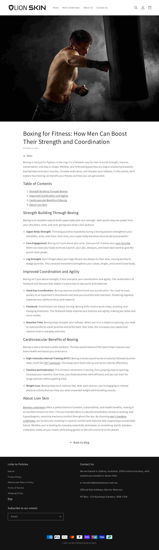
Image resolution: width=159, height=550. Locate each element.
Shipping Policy (15, 493)
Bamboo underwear (34, 407)
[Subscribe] (60, 516)
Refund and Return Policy (20, 482)
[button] (136, 7)
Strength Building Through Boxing (48, 191)
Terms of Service (16, 487)
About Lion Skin (38, 204)
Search (11, 471)
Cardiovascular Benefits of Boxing (48, 200)
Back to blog (81, 442)
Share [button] (29, 155)
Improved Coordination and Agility (48, 195)
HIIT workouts (52, 362)
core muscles (123, 243)
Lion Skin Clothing (75, 543)
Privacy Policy (14, 476)
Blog (10, 498)
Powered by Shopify (89, 543)
